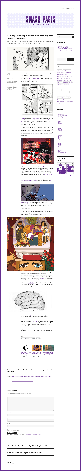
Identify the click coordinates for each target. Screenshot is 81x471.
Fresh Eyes (60, 129)
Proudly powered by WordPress (19, 466)
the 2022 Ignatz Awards (34, 78)
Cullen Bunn (59, 82)
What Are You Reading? (61, 101)
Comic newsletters (69, 8)
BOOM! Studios (68, 72)
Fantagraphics (60, 86)
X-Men (58, 103)
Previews (59, 143)
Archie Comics (65, 70)
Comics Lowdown (60, 78)
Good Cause (60, 130)
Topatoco (45, 214)
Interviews (60, 135)
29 (60, 173)
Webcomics (60, 151)
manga (71, 91)
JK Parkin (9, 76)
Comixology (67, 78)
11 (67, 167)
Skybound (68, 95)
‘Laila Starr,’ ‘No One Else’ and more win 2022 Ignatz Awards (36, 353)
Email (9, 418)
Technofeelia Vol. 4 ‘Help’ (32, 315)
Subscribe (70, 59)
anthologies (59, 70)
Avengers (70, 70)
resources (42, 278)
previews (63, 95)
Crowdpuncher (60, 124)
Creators (59, 122)
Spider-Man (63, 97)
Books (59, 113)
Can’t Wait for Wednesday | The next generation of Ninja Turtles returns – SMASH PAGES (31, 376)
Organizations (60, 141)
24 (65, 171)
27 (72, 171)
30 (62, 173)
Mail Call (59, 136)
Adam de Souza (36, 118)
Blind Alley (23, 118)
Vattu (22, 202)
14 (58, 169)
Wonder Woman (70, 101)
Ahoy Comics (59, 68)
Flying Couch (34, 321)
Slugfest (58, 97)
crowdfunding (31, 282)
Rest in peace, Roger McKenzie (63, 53)
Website (9, 423)
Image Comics (69, 88)
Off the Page (60, 139)
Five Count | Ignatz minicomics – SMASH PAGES (22, 380)
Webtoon (46, 174)
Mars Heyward (43, 166)
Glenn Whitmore (67, 86)
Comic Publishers (61, 117)
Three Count (60, 150)
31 (65, 173)
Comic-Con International (61, 76)
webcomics (9, 89)
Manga (59, 137)
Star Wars (68, 97)
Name (9, 412)
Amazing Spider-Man (67, 68)
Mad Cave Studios (65, 91)
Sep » (70, 175)
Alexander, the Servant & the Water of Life (29, 272)
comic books (69, 76)
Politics (59, 142)
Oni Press (68, 93)
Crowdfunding (60, 123)
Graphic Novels (60, 131)
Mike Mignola (63, 93)
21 (58, 171)
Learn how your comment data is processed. (34, 434)
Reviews (59, 145)
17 (65, 169)
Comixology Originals (61, 80)
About (62, 8)
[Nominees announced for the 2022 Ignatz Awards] (26, 348)
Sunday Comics (10, 79)
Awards (59, 112)
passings (59, 95)
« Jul (60, 175)
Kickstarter (59, 91)
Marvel (58, 93)
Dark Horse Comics (66, 82)
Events (59, 127)
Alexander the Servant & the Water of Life (12, 82)
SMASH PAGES (10, 466)
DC (71, 82)
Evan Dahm (26, 202)
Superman (59, 99)
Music (59, 138)
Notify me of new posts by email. (13, 430)
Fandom (59, 128)
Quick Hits (60, 144)
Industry (59, 134)
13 (72, 167)
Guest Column (60, 132)
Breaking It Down (61, 114)
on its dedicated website (31, 180)
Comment (9, 396)
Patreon (34, 133)
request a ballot (24, 332)
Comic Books (60, 116)
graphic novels (60, 88)
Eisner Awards (66, 84)
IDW (64, 88)
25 (67, 171)
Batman (62, 72)
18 (67, 169)
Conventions (60, 121)
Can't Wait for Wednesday (62, 74)
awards (58, 72)
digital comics (59, 84)
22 (60, 171)
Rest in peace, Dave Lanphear (63, 47)
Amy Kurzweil (11, 83)
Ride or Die (37, 166)
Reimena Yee (42, 272)
